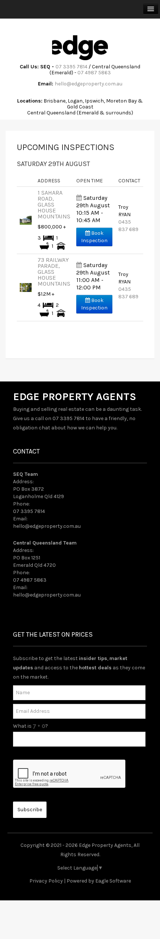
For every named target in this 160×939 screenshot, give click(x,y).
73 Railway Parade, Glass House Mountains (54, 271)
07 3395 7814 (71, 67)
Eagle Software (113, 881)
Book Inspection (94, 237)
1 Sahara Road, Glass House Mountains (54, 204)
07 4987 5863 (94, 72)
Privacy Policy (46, 881)
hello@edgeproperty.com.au (88, 84)
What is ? (30, 726)
